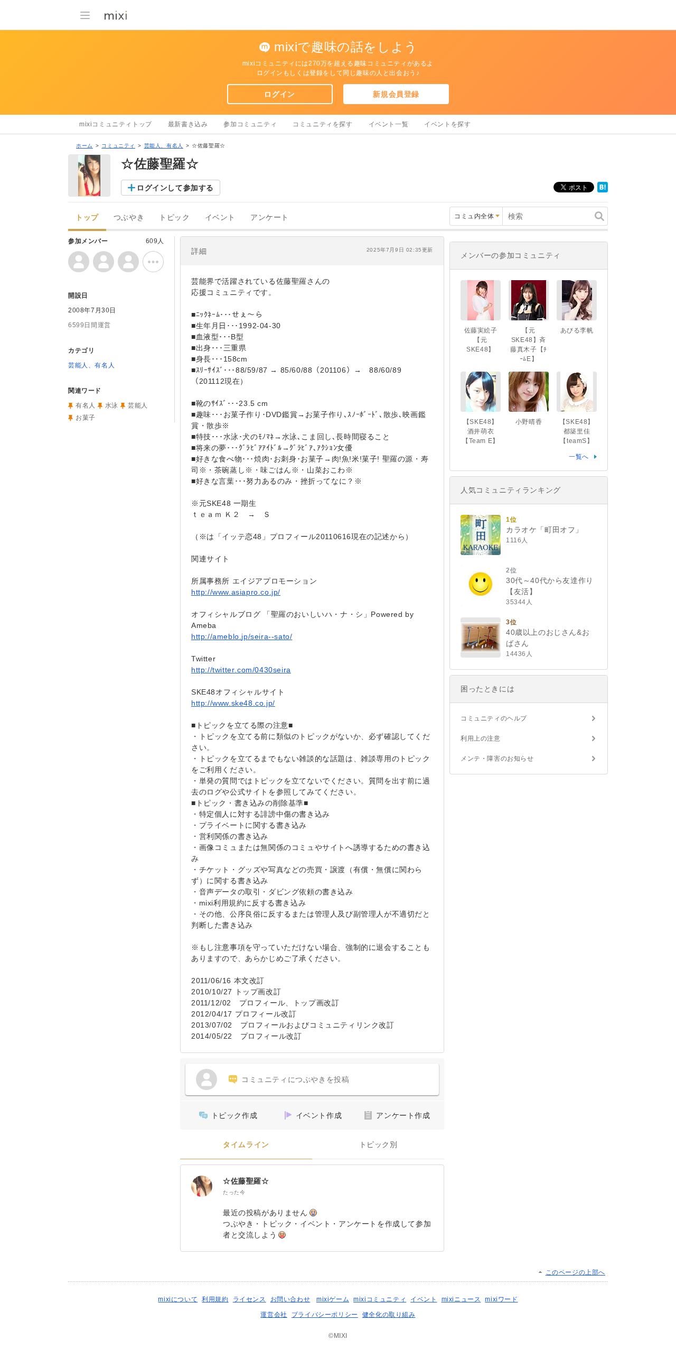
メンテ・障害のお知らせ (497, 758)
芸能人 (138, 405)
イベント (220, 217)
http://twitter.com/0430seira (241, 670)
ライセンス (249, 1299)
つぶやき (129, 217)
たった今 (234, 1192)
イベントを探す (447, 124)
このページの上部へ (575, 1272)
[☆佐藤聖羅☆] (201, 1186)
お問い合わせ (290, 1299)
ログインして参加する (175, 187)
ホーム (84, 146)
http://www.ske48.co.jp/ (233, 703)
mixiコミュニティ (379, 1299)
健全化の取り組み (389, 1314)
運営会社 (273, 1314)
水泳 (111, 405)
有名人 (86, 405)
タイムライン (246, 1145)
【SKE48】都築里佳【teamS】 (576, 431)
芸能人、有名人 (163, 146)
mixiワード (501, 1299)
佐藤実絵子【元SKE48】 (480, 340)
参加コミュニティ (250, 124)
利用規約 (215, 1299)
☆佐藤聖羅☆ (246, 1181)
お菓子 (86, 417)
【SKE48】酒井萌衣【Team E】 (480, 431)
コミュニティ (118, 146)
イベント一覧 (389, 124)
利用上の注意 (481, 738)
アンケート (269, 217)
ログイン (279, 94)
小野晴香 (528, 422)
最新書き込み (188, 124)
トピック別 (378, 1145)
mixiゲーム (332, 1299)
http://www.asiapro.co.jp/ (235, 592)
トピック (174, 217)
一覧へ (579, 456)
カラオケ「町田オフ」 (544, 529)
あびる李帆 (577, 330)
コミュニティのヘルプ (494, 718)
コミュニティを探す (322, 124)
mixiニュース (461, 1299)
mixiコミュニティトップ (115, 124)
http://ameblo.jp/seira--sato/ (241, 636)
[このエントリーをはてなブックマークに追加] (602, 190)
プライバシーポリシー (325, 1314)
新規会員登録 (396, 94)
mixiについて (178, 1299)
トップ (87, 217)
